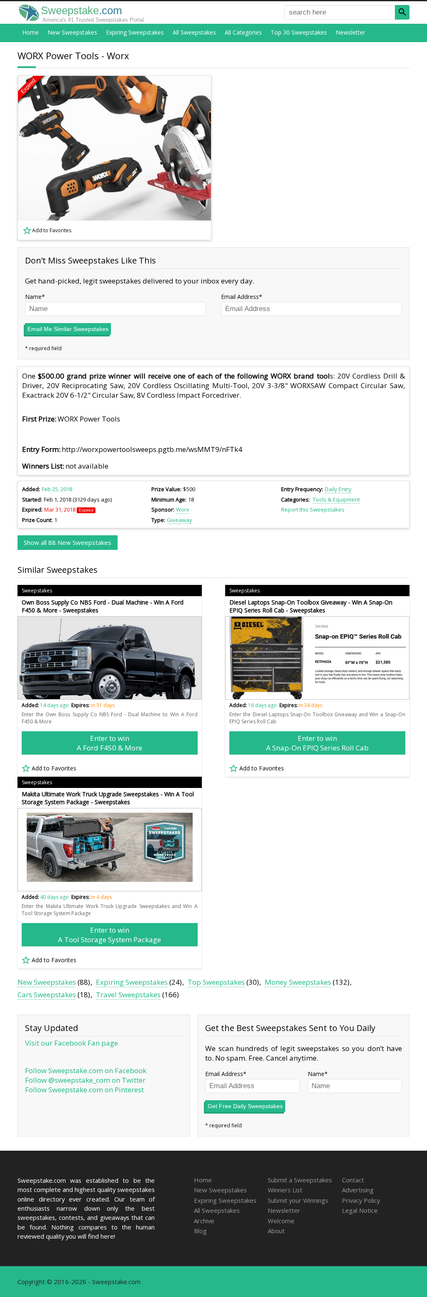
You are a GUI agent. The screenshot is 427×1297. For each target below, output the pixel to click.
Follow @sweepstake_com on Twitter (85, 1080)
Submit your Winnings (298, 1200)
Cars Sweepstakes (47, 994)
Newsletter (350, 32)
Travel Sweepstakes (128, 994)
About (276, 1231)
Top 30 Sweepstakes (299, 32)
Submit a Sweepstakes (300, 1180)
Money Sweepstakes (298, 982)
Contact (353, 1180)
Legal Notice (360, 1210)
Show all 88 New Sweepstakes (67, 542)
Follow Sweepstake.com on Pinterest (84, 1089)
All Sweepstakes (194, 32)
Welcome (281, 1221)
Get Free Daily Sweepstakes (245, 1106)
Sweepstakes (37, 590)
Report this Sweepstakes (312, 509)
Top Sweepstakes (216, 982)
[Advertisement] (316, 158)
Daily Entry (338, 489)
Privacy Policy (361, 1200)
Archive (204, 1221)
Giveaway (179, 520)
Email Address (240, 297)
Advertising (358, 1190)
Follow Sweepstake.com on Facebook (85, 1070)
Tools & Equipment (336, 499)
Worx (182, 509)
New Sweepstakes (72, 32)
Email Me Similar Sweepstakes (68, 329)
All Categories (243, 32)
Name (33, 297)
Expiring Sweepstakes (135, 32)
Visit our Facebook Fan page (71, 1043)
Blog (200, 1231)
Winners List (285, 1190)
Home (30, 32)
